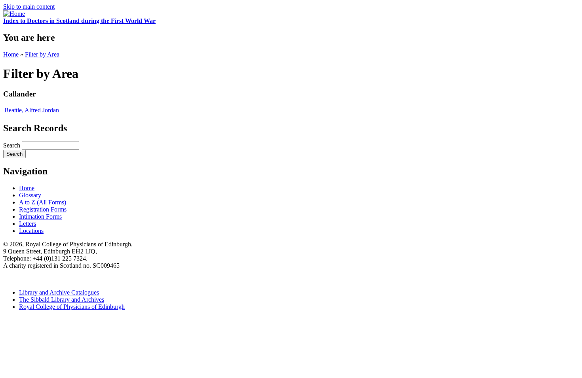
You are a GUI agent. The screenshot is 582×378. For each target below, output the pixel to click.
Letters (27, 223)
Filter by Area (42, 54)
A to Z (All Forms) (42, 202)
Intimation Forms (40, 216)
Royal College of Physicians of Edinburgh (72, 306)
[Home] (14, 13)
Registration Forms (43, 209)
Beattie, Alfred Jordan (31, 110)
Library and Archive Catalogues (59, 292)
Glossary (30, 195)
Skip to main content (29, 6)
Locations (31, 230)
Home (11, 54)
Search (12, 145)
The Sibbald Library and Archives (61, 299)
